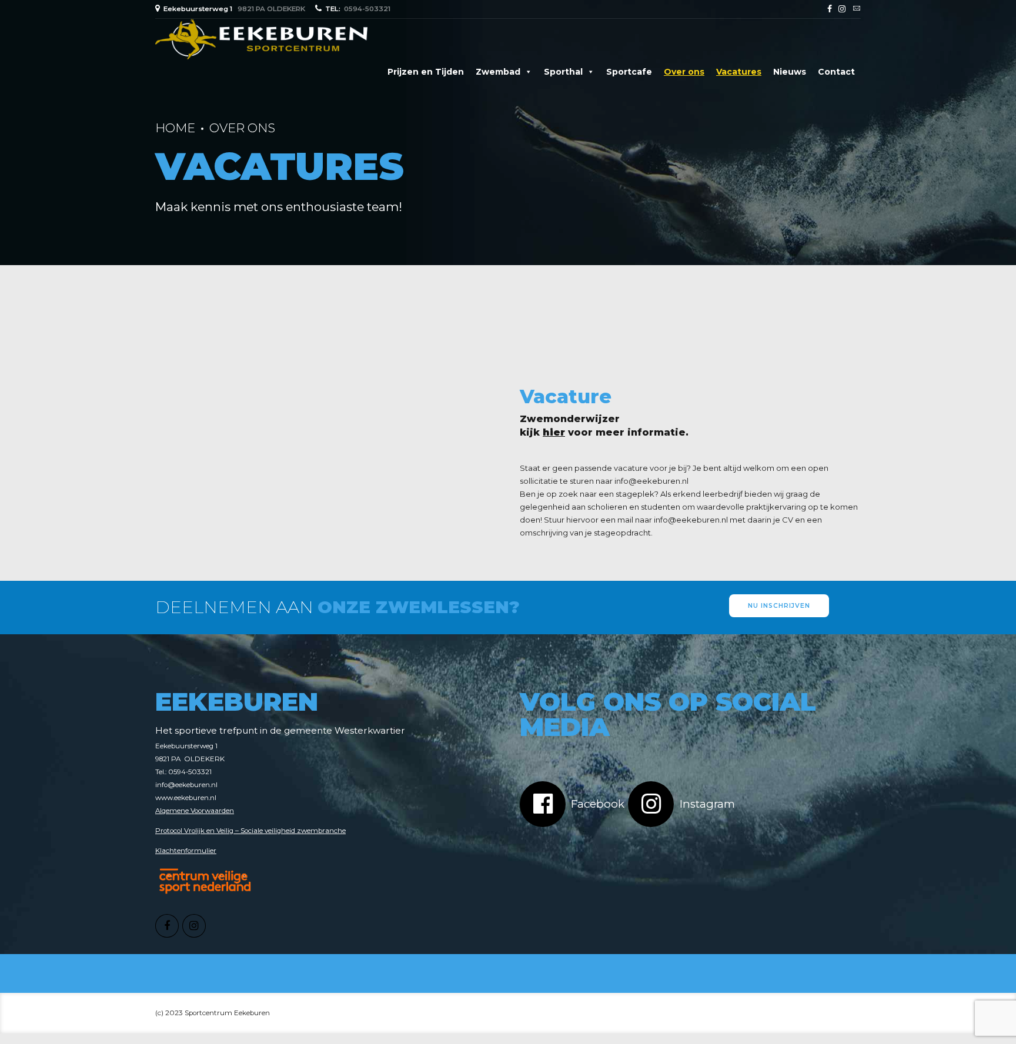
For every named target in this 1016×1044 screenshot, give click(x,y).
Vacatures (738, 71)
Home (175, 128)
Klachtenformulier (185, 850)
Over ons (684, 71)
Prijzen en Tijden (425, 71)
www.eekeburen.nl (185, 798)
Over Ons (242, 128)
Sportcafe (629, 71)
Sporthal (563, 71)
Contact (836, 71)
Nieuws (789, 71)
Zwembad (498, 71)
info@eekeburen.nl (651, 481)
